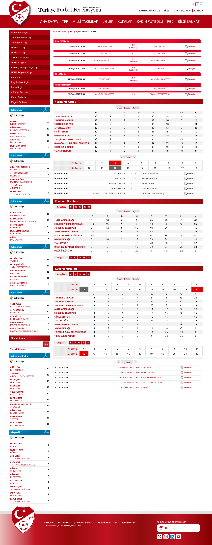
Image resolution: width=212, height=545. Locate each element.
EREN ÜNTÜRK (16, 258)
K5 (89, 207)
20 (174, 289)
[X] (159, 536)
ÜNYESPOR (14, 273)
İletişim (48, 522)
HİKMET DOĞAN (17, 179)
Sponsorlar (128, 522)
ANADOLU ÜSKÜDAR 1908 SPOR (23, 376)
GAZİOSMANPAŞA (17, 136)
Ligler (55, 31)
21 (185, 289)
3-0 (137, 367)
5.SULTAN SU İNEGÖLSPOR (68, 235)
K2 (76, 207)
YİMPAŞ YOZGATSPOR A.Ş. (20, 267)
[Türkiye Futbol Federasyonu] (25, 13)
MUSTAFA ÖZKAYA (18, 146)
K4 (85, 207)
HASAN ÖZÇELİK (17, 328)
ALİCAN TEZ (15, 139)
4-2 (137, 377)
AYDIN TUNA (15, 493)
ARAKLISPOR (15, 407)
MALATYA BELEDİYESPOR (20, 306)
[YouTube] (178, 536)
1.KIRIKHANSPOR (63, 116)
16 (168, 168)
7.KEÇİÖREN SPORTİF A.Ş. (67, 139)
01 (71, 274)
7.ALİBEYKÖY (61, 243)
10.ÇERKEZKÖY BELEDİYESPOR (70, 332)
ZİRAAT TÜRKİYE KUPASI (177, 10)
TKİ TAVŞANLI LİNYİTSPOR (20, 458)
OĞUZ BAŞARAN (17, 392)
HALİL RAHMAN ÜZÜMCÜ (20, 404)
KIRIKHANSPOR (16, 400)
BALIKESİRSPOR (16, 370)
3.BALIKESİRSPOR (63, 124)
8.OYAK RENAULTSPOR (66, 324)
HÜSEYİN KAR (16, 127)
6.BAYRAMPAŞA (62, 239)
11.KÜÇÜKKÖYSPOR (64, 335)
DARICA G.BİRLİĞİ (17, 394)
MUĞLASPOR (15, 169)
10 (89, 168)
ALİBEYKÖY (145, 387)
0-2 (133, 53)
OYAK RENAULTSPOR (126, 367)
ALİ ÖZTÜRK (15, 367)
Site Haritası (64, 522)
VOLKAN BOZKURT (18, 270)
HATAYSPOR (14, 312)
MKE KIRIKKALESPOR (18, 215)
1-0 (133, 94)
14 (141, 168)
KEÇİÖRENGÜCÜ (160, 53)
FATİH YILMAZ (16, 398)
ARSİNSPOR (15, 279)
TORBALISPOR (160, 68)
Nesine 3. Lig (64, 31)
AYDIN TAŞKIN (16, 486)
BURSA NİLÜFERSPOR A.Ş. (20, 130)
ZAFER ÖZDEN (16, 185)
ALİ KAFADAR (15, 410)
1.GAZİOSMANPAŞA (64, 220)
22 (197, 289)
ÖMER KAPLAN (16, 416)
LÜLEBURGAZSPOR (17, 124)
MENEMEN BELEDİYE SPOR (21, 182)
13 (128, 168)
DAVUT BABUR (16, 499)
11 (102, 168)
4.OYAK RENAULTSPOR (66, 231)
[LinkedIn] (172, 536)
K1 (71, 207)
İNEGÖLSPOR (15, 142)
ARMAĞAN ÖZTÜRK (18, 283)
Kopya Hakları (85, 522)
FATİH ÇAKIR (15, 379)
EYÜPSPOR (14, 446)
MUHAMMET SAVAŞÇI (19, 231)
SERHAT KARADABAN (19, 173)
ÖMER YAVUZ (15, 304)
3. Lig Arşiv (75, 31)
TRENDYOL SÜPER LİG (148, 10)
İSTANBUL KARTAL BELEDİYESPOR (23, 221)
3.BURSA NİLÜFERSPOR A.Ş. (68, 305)
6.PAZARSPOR (61, 135)
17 (182, 168)
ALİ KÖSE (14, 468)
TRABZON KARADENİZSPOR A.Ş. (23, 464)
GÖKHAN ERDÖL (17, 322)
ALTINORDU (15, 188)
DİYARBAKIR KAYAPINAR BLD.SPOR (24, 331)
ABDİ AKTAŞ (15, 456)
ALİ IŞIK (13, 237)
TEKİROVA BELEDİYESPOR (20, 194)
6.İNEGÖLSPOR (62, 316)
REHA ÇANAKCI (16, 218)
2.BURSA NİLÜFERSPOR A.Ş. (68, 224)
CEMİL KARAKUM (17, 310)
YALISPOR (14, 261)
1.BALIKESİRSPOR (63, 297)
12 (115, 168)
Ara (46, 344)
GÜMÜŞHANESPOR (18, 285)
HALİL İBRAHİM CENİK (19, 276)
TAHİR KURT (15, 373)
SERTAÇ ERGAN (16, 225)
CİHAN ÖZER (15, 316)
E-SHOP (198, 10)
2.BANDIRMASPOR (64, 120)
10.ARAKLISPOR (62, 150)
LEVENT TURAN (16, 450)
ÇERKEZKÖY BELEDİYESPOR (151, 382)
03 (80, 274)
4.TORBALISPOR (62, 127)
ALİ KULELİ (14, 474)
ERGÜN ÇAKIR (16, 443)
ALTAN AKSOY (16, 480)
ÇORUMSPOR (15, 471)
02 (76, 274)
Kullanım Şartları (107, 522)
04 (84, 274)
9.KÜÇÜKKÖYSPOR (63, 250)
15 (155, 168)
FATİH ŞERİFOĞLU (17, 264)
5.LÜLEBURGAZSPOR (65, 313)
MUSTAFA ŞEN (16, 422)
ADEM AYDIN (15, 462)
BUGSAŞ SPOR (16, 477)
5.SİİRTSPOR (61, 131)
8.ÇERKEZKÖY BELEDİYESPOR (69, 247)
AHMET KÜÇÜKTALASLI (20, 167)
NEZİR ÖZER (15, 385)
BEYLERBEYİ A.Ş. (16, 227)
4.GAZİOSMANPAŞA (64, 309)
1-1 (133, 59)
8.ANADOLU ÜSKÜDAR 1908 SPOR (71, 143)
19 (162, 289)
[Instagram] (166, 536)
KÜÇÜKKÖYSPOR (127, 387)
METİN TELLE (15, 133)
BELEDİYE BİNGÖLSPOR (19, 319)
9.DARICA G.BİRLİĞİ (64, 147)
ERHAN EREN (15, 191)
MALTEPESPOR (16, 240)
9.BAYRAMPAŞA (62, 328)
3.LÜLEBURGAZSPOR (65, 227)
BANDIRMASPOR (17, 413)
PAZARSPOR (15, 382)
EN (201, 4)
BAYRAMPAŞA (128, 382)
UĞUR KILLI (14, 121)
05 (88, 274)
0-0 (133, 45)
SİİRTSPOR (14, 419)
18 (195, 168)
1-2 (133, 88)
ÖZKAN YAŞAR (16, 212)
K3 (80, 207)
